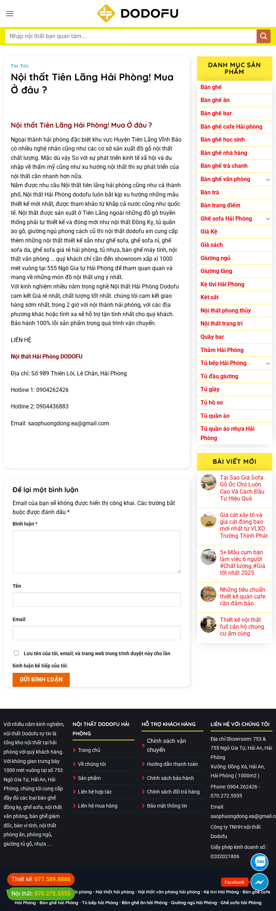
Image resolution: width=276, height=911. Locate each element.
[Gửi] (264, 36)
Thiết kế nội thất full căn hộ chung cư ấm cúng (242, 626)
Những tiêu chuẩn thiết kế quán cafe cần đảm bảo (242, 596)
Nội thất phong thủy (226, 310)
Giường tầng (216, 271)
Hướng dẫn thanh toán (172, 764)
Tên (17, 586)
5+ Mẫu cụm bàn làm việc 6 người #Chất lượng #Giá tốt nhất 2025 (242, 563)
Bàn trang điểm (220, 205)
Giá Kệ (209, 231)
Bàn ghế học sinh (223, 139)
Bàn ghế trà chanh (224, 165)
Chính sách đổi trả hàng (173, 792)
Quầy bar (212, 336)
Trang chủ (89, 750)
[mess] (259, 882)
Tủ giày (210, 389)
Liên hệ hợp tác (95, 792)
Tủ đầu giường (219, 376)
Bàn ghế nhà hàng (224, 152)
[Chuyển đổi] (268, 179)
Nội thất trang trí (222, 323)
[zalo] (259, 862)
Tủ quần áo (215, 415)
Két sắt (209, 297)
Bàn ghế (211, 87)
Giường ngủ (215, 258)
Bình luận (25, 524)
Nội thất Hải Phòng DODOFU (47, 356)
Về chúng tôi (92, 764)
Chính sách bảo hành (170, 778)
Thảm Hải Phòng (222, 350)
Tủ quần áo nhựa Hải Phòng (227, 433)
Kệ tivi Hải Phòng (222, 284)
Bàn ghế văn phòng (225, 179)
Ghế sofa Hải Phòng (226, 218)
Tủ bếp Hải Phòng (224, 363)
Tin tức (20, 66)
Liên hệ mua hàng (98, 806)
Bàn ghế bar (216, 113)
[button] (9, 13)
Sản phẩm (89, 778)
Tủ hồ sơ (212, 402)
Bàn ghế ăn (215, 100)
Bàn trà (210, 192)
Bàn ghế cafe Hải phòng (231, 126)
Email (19, 619)
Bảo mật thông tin (167, 806)
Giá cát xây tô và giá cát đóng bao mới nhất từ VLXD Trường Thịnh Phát (244, 525)
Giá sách (212, 244)
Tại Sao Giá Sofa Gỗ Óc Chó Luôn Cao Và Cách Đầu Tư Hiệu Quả (242, 488)
